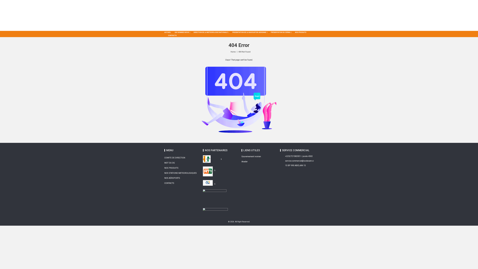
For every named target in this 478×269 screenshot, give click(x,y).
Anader (244, 161)
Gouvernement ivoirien (251, 156)
